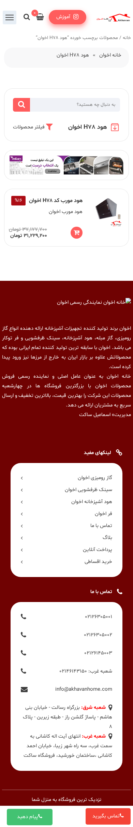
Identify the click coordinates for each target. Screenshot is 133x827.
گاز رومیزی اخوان (95, 477)
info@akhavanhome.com (83, 689)
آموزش (64, 17)
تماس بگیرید (106, 816)
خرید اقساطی (98, 561)
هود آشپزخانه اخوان (91, 501)
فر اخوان (103, 513)
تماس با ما (101, 525)
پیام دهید (27, 816)
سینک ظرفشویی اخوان (88, 489)
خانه (127, 38)
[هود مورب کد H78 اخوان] (66, 217)
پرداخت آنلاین (97, 549)
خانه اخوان (110, 55)
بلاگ (107, 537)
